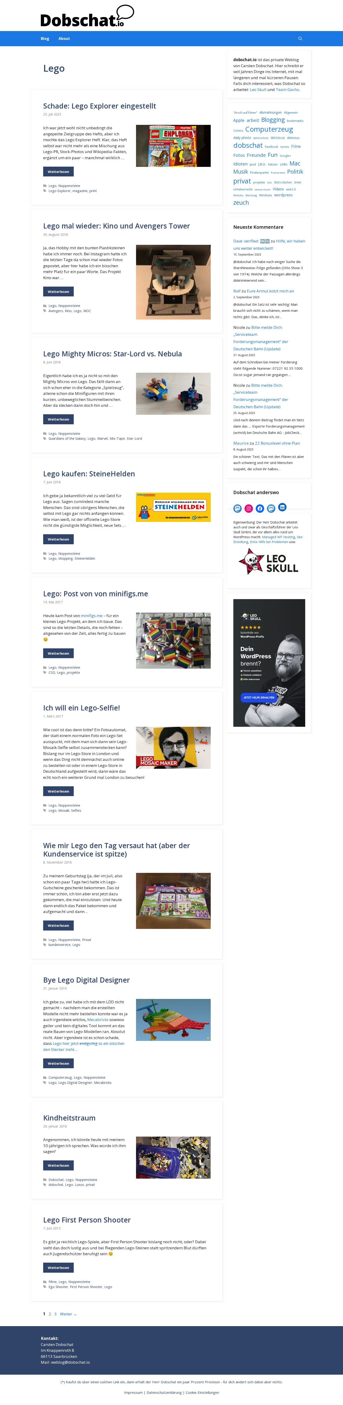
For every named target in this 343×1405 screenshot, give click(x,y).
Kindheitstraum (69, 1118)
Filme (53, 1281)
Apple (239, 120)
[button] (300, 38)
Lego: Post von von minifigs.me (95, 593)
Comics (238, 131)
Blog (45, 38)
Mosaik (63, 810)
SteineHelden (85, 558)
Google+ (285, 156)
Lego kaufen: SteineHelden (89, 473)
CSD (52, 672)
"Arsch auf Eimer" (245, 113)
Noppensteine (69, 185)
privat (90, 1184)
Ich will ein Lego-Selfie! (81, 708)
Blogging (273, 119)
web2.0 (291, 189)
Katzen (273, 164)
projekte (73, 672)
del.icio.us (278, 137)
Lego (52, 185)
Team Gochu (287, 89)
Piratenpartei (259, 172)
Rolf (237, 291)
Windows (265, 195)
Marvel (102, 438)
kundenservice (59, 944)
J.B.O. (262, 164)
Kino (68, 311)
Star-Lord (134, 438)
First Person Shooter (86, 1287)
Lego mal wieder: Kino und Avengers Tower (116, 226)
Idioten (240, 164)
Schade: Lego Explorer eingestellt (99, 106)
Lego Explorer (60, 191)
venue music (263, 189)
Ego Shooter (58, 1287)
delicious (293, 138)
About (64, 38)
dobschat (56, 1184)
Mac (295, 163)
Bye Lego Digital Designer (86, 980)
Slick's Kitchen (283, 182)
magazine (80, 191)
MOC (87, 311)
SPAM (297, 182)
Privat (86, 940)
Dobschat (56, 1179)
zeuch (241, 202)
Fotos (239, 155)
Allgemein (291, 112)
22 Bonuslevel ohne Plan (277, 443)
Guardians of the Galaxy (67, 438)
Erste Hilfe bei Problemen (269, 542)
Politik (295, 171)
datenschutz (261, 138)
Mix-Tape (117, 438)
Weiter (68, 1314)
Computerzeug (60, 1077)
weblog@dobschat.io (70, 1362)
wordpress (283, 194)
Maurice (241, 443)
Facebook (271, 146)
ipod (253, 164)
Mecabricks (97, 1019)
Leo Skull (258, 89)
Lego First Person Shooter (87, 1220)
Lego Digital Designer (75, 1082)
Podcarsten (278, 172)
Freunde (256, 155)
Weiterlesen (58, 171)
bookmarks (295, 121)
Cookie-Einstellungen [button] (202, 1392)
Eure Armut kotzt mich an (270, 291)
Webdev (238, 195)
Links (283, 164)
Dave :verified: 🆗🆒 (251, 241)
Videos (278, 189)
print (93, 191)
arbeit (253, 120)
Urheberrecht (242, 189)
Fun (273, 154)
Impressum (133, 1392)
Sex (269, 182)
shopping (65, 558)
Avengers (56, 311)
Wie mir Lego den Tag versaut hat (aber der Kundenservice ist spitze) (116, 850)
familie (284, 146)
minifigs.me (91, 615)
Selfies (76, 810)
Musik (240, 171)
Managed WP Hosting (278, 537)
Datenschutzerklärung (164, 1392)
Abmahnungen (270, 112)
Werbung (251, 195)
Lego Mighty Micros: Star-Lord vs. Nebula (112, 353)
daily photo (242, 137)
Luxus (79, 1184)
